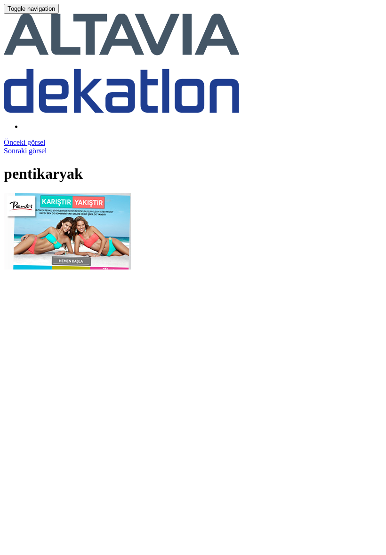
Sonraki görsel (25, 151)
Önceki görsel (24, 142)
